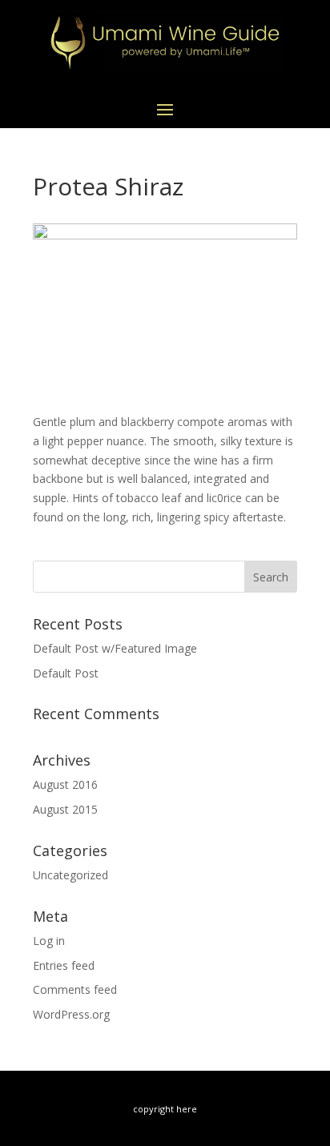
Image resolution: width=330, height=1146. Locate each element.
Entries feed (64, 965)
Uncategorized (70, 875)
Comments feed (75, 989)
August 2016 (65, 784)
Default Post (66, 673)
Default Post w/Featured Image (115, 648)
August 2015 (65, 809)
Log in (49, 940)
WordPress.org (71, 1014)
